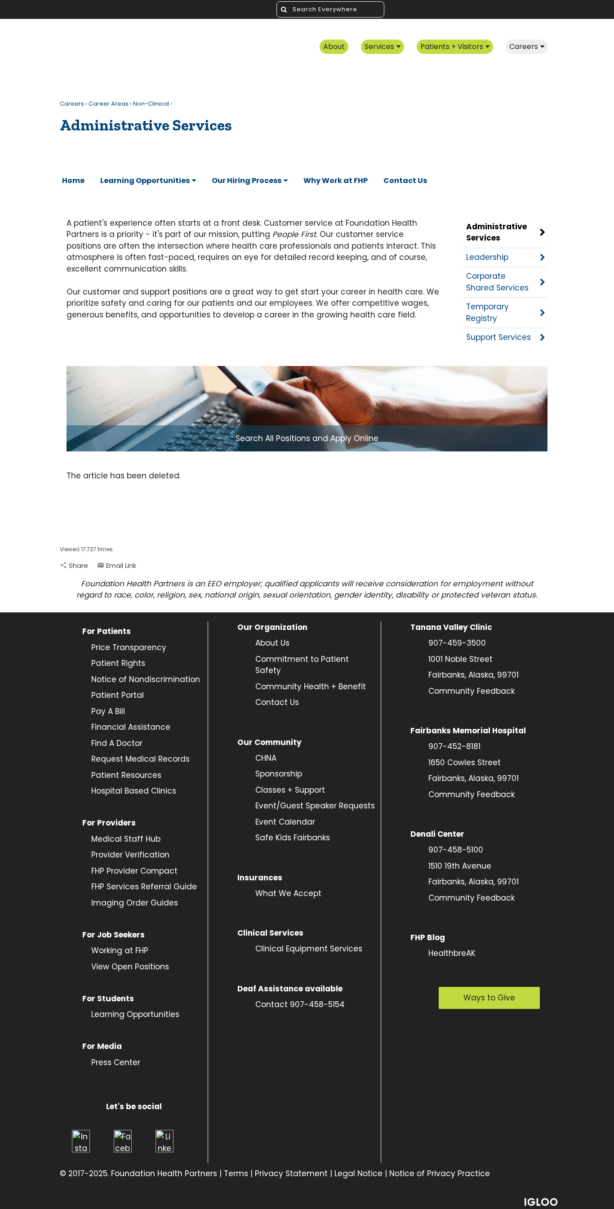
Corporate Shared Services (497, 282)
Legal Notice (358, 1173)
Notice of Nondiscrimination (145, 679)
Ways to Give (489, 997)
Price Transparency (124, 647)
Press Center (115, 1062)
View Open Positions (130, 966)
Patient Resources (126, 775)
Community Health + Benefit (310, 686)
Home (73, 180)
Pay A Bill (108, 711)
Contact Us (277, 702)
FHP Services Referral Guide (144, 886)
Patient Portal (117, 695)
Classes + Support (290, 790)
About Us (272, 643)
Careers (72, 103)
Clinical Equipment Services (308, 948)
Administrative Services (496, 232)
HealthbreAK (452, 953)
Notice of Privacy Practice (439, 1173)
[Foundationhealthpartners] (138, 47)
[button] (74, 565)
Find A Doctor (116, 743)
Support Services (498, 337)
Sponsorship (278, 773)
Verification (147, 854)
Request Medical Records (140, 759)
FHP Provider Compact (134, 870)
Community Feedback (471, 691)
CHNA (265, 758)
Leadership (487, 257)
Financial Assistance (130, 727)
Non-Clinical (151, 103)
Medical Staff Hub (125, 839)
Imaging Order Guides (134, 902)
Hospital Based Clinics (133, 790)
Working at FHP (119, 950)
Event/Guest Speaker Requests (315, 805)
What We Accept (288, 893)
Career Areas (109, 103)
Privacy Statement (291, 1173)
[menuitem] (334, 47)
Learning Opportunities (135, 1014)
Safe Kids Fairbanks (292, 837)
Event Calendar (285, 821)
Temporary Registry (487, 312)
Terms (236, 1173)
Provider (108, 854)
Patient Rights (118, 663)
